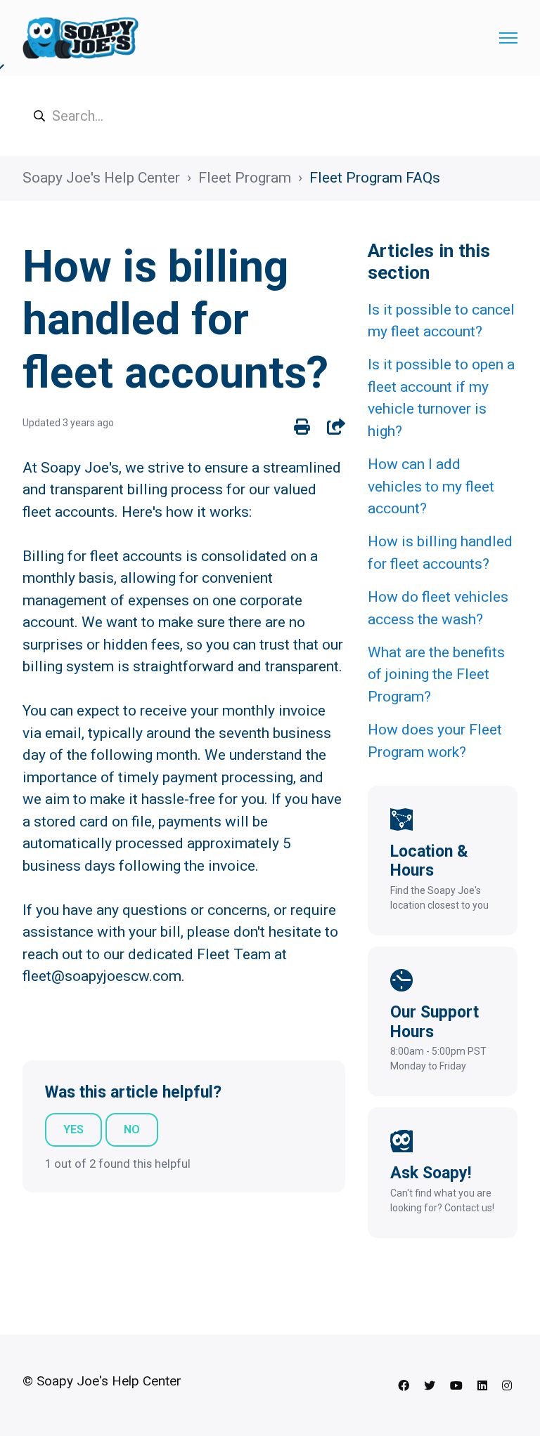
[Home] (80, 38)
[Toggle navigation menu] (508, 38)
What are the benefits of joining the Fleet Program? (436, 674)
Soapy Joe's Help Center (101, 177)
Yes (73, 1129)
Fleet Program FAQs (374, 177)
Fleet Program (244, 177)
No (132, 1129)
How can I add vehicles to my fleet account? (431, 486)
